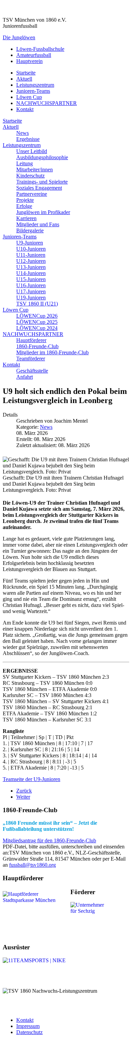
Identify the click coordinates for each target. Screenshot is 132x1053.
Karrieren (26, 218)
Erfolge (24, 206)
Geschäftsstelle (32, 371)
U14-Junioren (31, 273)
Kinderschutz (30, 175)
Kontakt (25, 109)
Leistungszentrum (35, 85)
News (22, 133)
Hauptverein (29, 61)
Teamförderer (30, 358)
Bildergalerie (30, 230)
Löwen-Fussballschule (40, 49)
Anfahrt (24, 377)
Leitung (24, 163)
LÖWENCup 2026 (37, 316)
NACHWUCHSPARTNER (46, 103)
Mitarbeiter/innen (34, 169)
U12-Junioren (31, 261)
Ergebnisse (28, 139)
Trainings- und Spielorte (42, 182)
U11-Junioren (30, 255)
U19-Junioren (31, 297)
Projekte (25, 200)
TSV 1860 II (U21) (37, 304)
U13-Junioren (31, 267)
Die (19, 37)
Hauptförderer (31, 340)
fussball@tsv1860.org (32, 865)
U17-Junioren (31, 291)
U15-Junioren (31, 279)
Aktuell (24, 79)
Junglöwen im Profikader (43, 212)
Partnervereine (31, 194)
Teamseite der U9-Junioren (31, 779)
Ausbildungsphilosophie (42, 157)
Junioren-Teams (33, 91)
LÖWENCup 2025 (37, 322)
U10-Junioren (31, 249)
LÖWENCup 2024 (37, 328)
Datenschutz (29, 1032)
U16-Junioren (31, 285)
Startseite (26, 73)
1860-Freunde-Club (37, 346)
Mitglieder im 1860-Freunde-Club (52, 352)
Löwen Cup (29, 97)
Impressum (28, 1026)
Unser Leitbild (31, 151)
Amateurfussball (33, 55)
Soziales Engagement (39, 188)
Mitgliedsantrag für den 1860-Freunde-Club (49, 840)
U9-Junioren (29, 243)
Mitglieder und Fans (37, 224)
